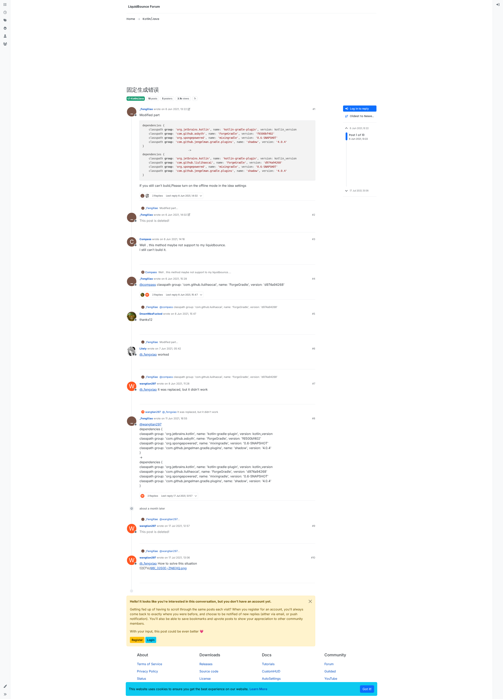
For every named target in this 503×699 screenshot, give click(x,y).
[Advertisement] (251, 53)
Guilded (330, 671)
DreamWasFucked (151, 313)
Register (137, 640)
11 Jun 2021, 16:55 (176, 418)
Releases (205, 664)
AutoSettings (271, 679)
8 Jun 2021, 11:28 (179, 383)
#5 (313, 313)
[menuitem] (497, 5)
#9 (313, 525)
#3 (313, 239)
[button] (5, 686)
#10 (313, 557)
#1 (314, 109)
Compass (145, 239)
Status (141, 679)
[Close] (310, 601)
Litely (143, 348)
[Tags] (5, 20)
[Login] (497, 5)
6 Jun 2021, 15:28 (176, 278)
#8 (313, 418)
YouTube (330, 679)
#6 (313, 348)
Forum (329, 664)
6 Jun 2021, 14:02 (176, 214)
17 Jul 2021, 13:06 (179, 557)
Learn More (258, 689)
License (205, 679)
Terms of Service (149, 664)
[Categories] (5, 5)
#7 (313, 383)
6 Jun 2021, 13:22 (176, 109)
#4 (313, 278)
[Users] (5, 36)
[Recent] (5, 12)
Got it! (367, 689)
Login (150, 640)
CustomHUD (271, 671)
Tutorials (268, 664)
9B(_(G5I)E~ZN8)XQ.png (168, 568)
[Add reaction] (297, 196)
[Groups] (5, 44)
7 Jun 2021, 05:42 (170, 348)
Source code (208, 671)
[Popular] (5, 28)
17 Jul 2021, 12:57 (179, 525)
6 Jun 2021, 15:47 (185, 313)
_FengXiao (146, 109)
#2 (313, 214)
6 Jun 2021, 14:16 (174, 239)
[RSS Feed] (195, 98)
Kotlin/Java (137, 98)
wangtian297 (148, 383)
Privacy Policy (147, 671)
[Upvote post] (304, 196)
